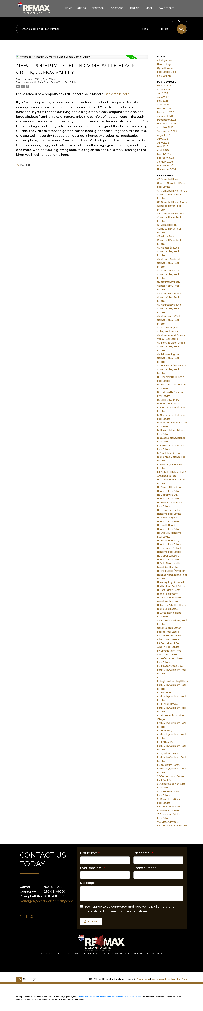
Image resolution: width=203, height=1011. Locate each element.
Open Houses (165, 68)
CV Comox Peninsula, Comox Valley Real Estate (169, 262)
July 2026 (162, 93)
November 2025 (166, 123)
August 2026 (164, 89)
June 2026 (163, 97)
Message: (87, 883)
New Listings (164, 64)
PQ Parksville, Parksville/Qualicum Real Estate (171, 745)
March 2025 (164, 154)
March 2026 (164, 108)
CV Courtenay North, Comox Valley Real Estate (169, 297)
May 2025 (162, 146)
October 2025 (165, 127)
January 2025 (165, 161)
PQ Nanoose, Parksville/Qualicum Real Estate (171, 734)
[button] (21, 916)
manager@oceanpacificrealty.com (46, 901)
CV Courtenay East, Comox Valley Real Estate (168, 285)
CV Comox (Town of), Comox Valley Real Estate (169, 251)
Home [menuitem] (68, 8)
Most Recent (164, 85)
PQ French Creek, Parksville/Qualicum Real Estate (171, 707)
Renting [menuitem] (134, 8)
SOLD (185, 21)
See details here (117, 94)
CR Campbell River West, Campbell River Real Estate (171, 217)
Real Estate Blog (166, 72)
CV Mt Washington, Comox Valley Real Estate (168, 358)
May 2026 (162, 101)
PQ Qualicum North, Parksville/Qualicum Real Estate (171, 768)
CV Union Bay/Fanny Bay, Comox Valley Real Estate (171, 369)
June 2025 (163, 142)
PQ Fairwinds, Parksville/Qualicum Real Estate (171, 696)
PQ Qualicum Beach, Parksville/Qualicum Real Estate (171, 757)
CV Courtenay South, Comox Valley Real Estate (169, 308)
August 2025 (164, 135)
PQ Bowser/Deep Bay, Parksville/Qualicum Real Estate (171, 669)
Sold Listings (164, 75)
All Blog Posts (165, 60)
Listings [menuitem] (81, 8)
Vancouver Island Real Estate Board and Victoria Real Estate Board (109, 997)
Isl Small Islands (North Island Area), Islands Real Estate (171, 456)
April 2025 (163, 150)
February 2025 (165, 158)
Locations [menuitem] (116, 8)
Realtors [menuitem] (98, 8)
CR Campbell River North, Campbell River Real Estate (172, 194)
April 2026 (163, 104)
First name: (88, 853)
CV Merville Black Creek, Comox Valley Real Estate (51, 82)
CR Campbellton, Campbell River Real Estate (169, 228)
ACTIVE (173, 21)
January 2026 (165, 116)
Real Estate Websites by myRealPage (169, 979)
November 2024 (166, 169)
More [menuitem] (149, 8)
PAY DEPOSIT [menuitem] (166, 8)
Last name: (142, 853)
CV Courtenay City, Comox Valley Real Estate (168, 274)
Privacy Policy (143, 979)
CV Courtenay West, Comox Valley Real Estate (169, 320)
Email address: (91, 868)
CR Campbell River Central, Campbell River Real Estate (171, 183)
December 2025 (166, 120)
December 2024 (166, 165)
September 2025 (167, 131)
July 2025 (162, 139)
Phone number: (144, 868)
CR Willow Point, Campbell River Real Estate (169, 240)
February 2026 (165, 112)
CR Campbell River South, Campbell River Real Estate (172, 205)
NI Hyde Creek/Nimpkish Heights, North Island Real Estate (172, 574)
